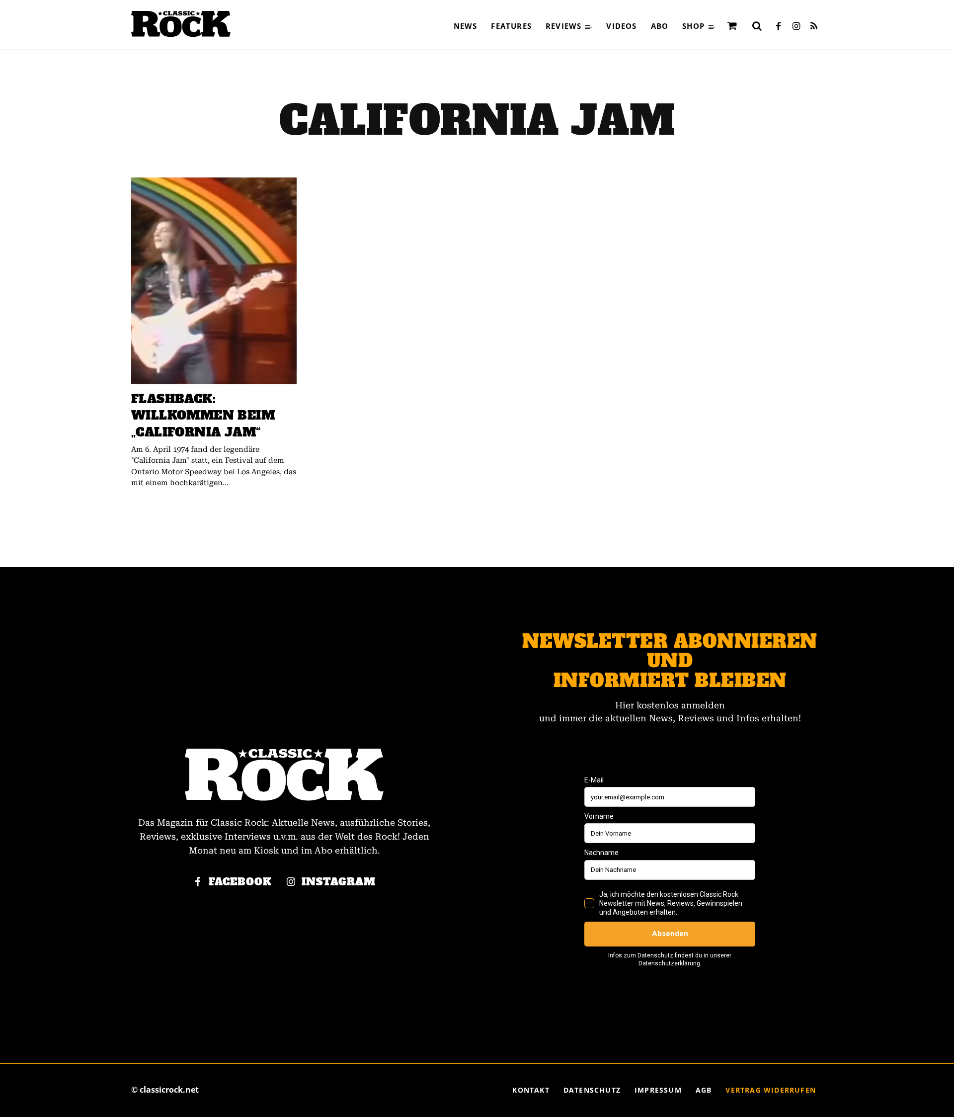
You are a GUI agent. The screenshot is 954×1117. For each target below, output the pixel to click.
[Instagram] (796, 27)
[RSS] (814, 27)
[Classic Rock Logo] (181, 24)
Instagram (339, 882)
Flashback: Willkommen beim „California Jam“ (203, 415)
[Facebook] (778, 27)
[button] (757, 26)
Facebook (240, 882)
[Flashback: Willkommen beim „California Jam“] (214, 280)
